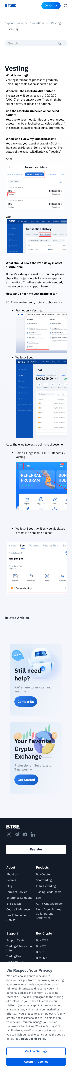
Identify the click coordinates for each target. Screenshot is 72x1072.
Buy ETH (41, 952)
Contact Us (51, 5)
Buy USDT (42, 958)
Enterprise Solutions (19, 897)
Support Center (16, 940)
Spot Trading (44, 880)
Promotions (37, 23)
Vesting (55, 23)
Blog (9, 886)
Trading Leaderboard (48, 892)
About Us (12, 874)
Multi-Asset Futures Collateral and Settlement (48, 914)
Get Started (26, 780)
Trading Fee (13, 956)
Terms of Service (16, 892)
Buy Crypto (43, 874)
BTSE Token (13, 903)
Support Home (14, 23)
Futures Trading (46, 886)
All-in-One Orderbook (49, 903)
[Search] (60, 43)
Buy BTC (41, 946)
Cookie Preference (18, 909)
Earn (39, 897)
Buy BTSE (42, 940)
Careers (11, 880)
